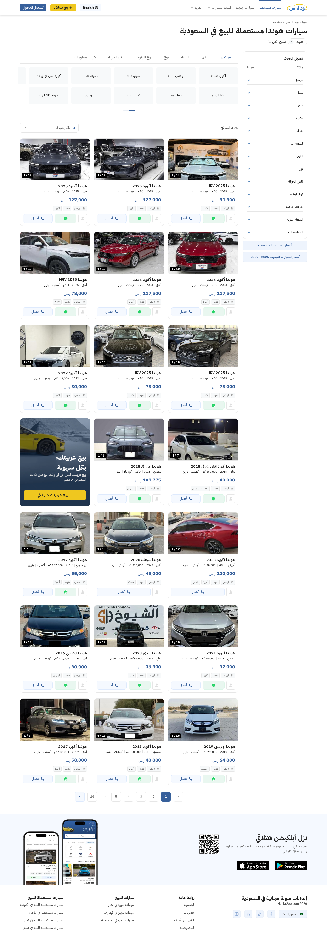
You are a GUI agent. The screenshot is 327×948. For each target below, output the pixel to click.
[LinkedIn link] (248, 914)
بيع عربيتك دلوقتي (52, 495)
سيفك (131, 582)
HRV (205, 208)
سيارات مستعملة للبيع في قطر (43, 920)
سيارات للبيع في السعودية (118, 920)
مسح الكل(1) (276, 41)
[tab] (227, 57)
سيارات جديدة (245, 7)
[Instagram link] (237, 914)
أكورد (131, 208)
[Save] (174, 144)
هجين (195, 582)
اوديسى (56, 675)
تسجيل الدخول (33, 7)
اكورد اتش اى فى (200, 488)
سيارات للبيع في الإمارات (119, 912)
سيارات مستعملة (270, 7)
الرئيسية (189, 904)
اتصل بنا (189, 912)
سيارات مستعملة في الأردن (46, 912)
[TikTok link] (260, 914)
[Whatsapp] (214, 218)
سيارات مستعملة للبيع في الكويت (41, 904)
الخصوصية (187, 927)
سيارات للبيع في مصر (121, 904)
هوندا (215, 208)
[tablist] (129, 57)
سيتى (132, 675)
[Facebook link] (271, 914)
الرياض (77, 395)
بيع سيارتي (61, 7)
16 (92, 796)
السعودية (293, 914)
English (88, 8)
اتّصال (184, 218)
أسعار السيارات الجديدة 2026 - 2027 (275, 256)
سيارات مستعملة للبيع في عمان (43, 927)
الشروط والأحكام (184, 920)
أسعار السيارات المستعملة (275, 245)
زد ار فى (130, 488)
